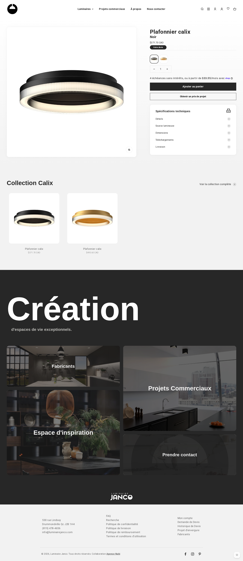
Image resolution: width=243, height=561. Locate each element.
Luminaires (84, 8)
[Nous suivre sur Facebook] (185, 554)
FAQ (108, 515)
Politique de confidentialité (122, 524)
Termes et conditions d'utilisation (126, 536)
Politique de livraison (118, 528)
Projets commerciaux (112, 8)
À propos (136, 8)
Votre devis (158, 47)
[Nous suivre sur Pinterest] (200, 554)
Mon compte (185, 518)
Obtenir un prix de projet (193, 96)
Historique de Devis (189, 526)
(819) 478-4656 (51, 528)
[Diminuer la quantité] (154, 69)
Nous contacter (156, 8)
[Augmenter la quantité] (167, 69)
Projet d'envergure (189, 530)
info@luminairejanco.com (57, 532)
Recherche (112, 520)
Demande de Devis (189, 522)
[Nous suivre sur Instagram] (192, 554)
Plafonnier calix (34, 248)
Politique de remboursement (123, 532)
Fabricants (184, 534)
